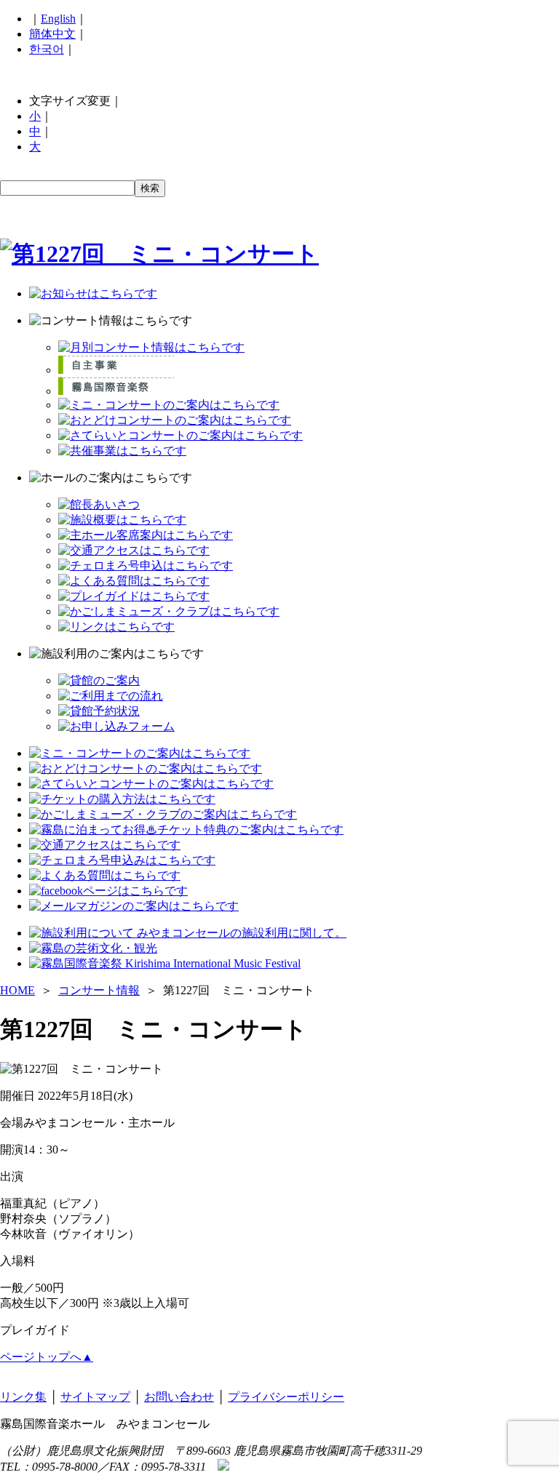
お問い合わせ (179, 1397)
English (58, 18)
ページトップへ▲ (46, 1357)
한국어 (46, 49)
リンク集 (23, 1397)
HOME (17, 990)
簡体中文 (52, 34)
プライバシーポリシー (286, 1397)
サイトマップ (95, 1397)
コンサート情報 (99, 990)
